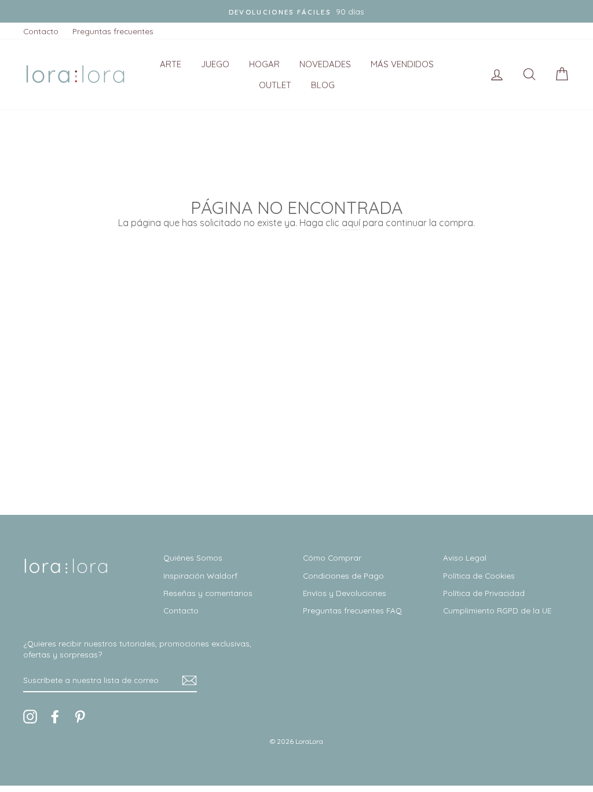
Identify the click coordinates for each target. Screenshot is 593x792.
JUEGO (215, 64)
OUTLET (275, 84)
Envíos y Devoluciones (344, 593)
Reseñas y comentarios (207, 593)
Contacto (40, 31)
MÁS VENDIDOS (402, 64)
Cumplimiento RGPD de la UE (497, 610)
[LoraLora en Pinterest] (80, 717)
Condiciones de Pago (343, 575)
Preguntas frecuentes (112, 31)
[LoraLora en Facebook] (55, 717)
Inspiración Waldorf (200, 575)
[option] (296, 11)
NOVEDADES (325, 64)
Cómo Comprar (332, 557)
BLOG (323, 84)
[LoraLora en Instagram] (30, 717)
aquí (351, 222)
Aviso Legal (464, 557)
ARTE (170, 64)
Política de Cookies (479, 575)
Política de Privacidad (484, 593)
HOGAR (264, 64)
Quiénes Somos (192, 557)
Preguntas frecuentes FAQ (352, 610)
